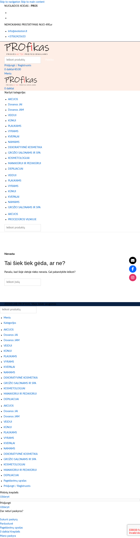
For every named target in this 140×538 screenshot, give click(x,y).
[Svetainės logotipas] (26, 49)
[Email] (132, 260)
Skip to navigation (10, 2)
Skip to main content (32, 2)
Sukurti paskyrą (9, 519)
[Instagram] (132, 277)
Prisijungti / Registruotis (17, 486)
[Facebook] (132, 269)
